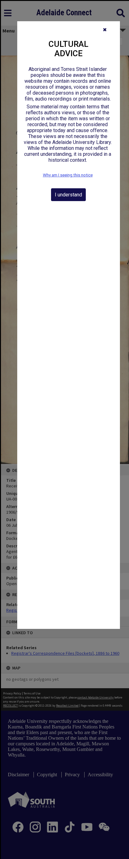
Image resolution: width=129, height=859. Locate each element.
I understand (68, 195)
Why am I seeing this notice (68, 175)
